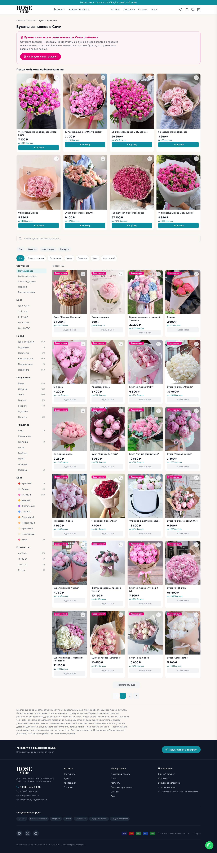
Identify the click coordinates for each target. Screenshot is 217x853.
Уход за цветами (166, 787)
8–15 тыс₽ (23, 322)
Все (20, 249)
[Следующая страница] (136, 696)
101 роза (22, 819)
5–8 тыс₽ (23, 317)
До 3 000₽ (23, 305)
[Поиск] (181, 9)
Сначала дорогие (27, 281)
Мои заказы (164, 778)
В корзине (56, 819)
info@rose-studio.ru (29, 795)
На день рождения (120, 819)
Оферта (197, 833)
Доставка (129, 9)
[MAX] (36, 833)
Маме (69, 258)
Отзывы (142, 9)
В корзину (39, 147)
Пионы (68, 819)
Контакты (115, 783)
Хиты (95, 258)
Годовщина (55, 258)
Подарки (64, 249)
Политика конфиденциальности (173, 833)
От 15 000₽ (24, 328)
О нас (154, 9)
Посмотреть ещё (126, 684)
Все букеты (69, 774)
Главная (20, 20)
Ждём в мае (69, 329)
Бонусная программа (122, 787)
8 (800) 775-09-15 (78, 9)
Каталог (115, 9)
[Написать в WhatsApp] (209, 845)
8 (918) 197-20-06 (29, 791)
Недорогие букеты (99, 819)
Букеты (32, 249)
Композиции (48, 249)
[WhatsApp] (28, 833)
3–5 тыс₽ (23, 311)
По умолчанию (25, 271)
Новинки (22, 286)
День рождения (36, 258)
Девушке (82, 258)
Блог (113, 796)
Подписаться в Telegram (183, 749)
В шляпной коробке (38, 819)
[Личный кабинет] (187, 9)
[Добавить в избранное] (56, 77)
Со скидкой (109, 258)
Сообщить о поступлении (42, 56)
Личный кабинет (166, 774)
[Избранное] (193, 9)
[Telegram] (19, 833)
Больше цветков (26, 292)
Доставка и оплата (120, 774)
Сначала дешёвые (27, 276)
